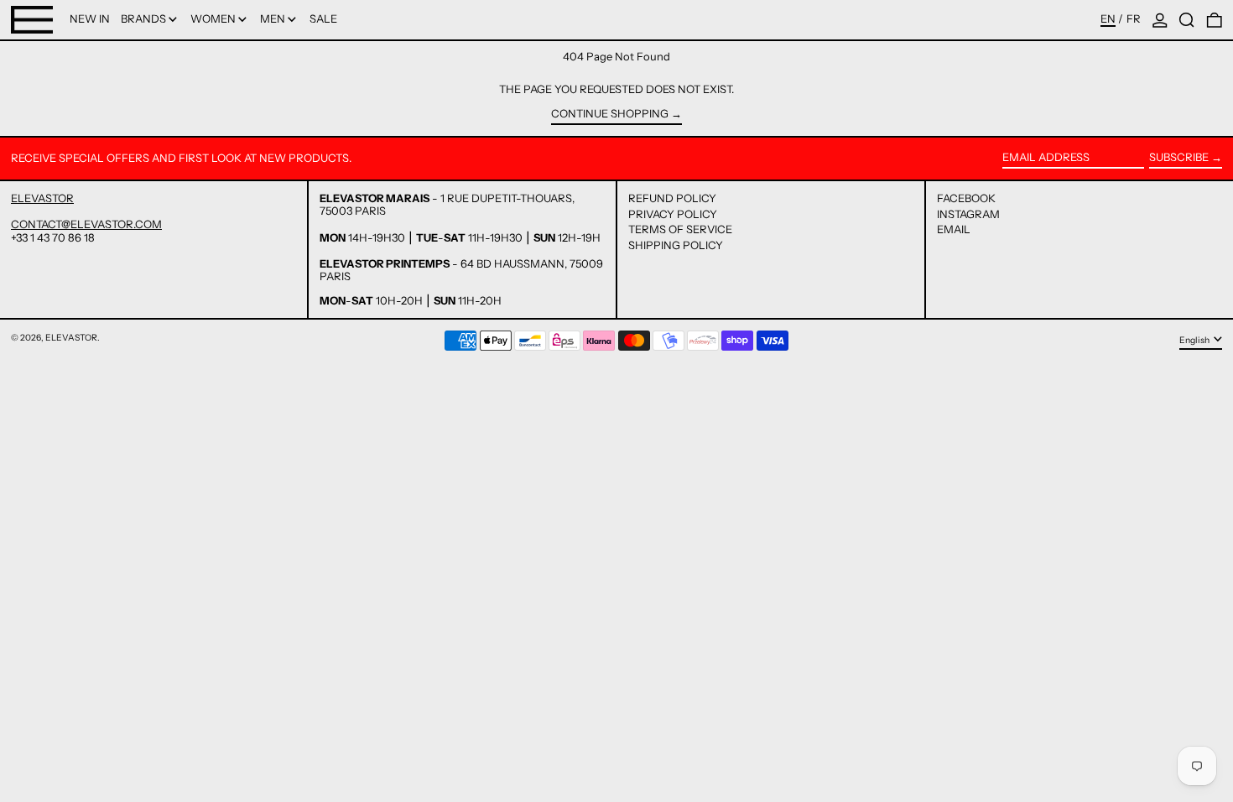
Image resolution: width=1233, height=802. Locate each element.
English (1195, 340)
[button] (1186, 19)
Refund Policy (672, 198)
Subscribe (1179, 157)
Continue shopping (610, 113)
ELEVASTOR (42, 198)
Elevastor (71, 337)
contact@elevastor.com (86, 224)
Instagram (968, 214)
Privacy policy (672, 214)
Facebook (966, 198)
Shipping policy (675, 245)
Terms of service (680, 229)
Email (953, 229)
